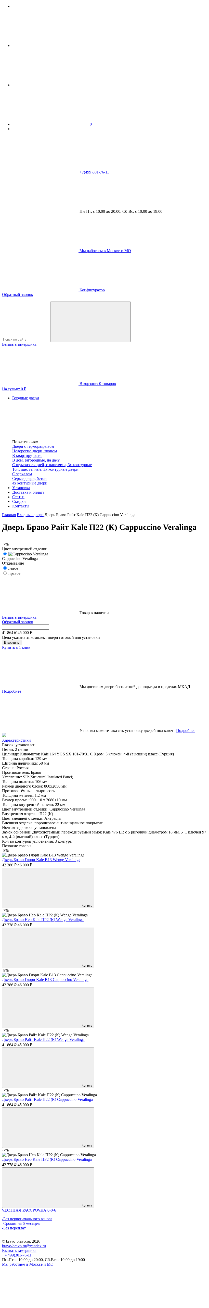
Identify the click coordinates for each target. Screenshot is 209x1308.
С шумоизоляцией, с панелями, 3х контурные (52, 465)
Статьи (18, 497)
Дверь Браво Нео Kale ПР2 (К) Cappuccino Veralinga (47, 1159)
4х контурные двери (29, 483)
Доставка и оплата (28, 492)
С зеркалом (22, 474)
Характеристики (16, 740)
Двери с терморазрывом (33, 446)
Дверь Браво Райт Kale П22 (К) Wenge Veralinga (43, 1039)
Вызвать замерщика (19, 344)
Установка (21, 487)
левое (13, 568)
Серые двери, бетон (29, 478)
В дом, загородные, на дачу (36, 460)
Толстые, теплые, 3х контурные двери (45, 469)
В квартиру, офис (27, 455)
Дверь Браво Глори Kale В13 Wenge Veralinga (41, 859)
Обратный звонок (17, 294)
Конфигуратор (92, 290)
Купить (86, 905)
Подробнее (11, 691)
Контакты (20, 506)
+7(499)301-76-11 (17, 1255)
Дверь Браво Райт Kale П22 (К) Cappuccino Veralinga (47, 1099)
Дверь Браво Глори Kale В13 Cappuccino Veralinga (45, 979)
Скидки (19, 501)
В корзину (11, 642)
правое (14, 573)
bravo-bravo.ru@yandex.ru (24, 1246)
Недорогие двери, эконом (34, 451)
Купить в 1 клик (16, 647)
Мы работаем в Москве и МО (28, 1264)
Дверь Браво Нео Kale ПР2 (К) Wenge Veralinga (43, 919)
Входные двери (25, 398)
